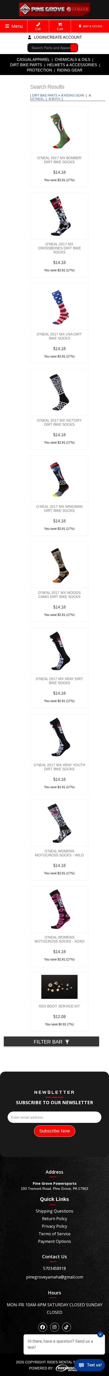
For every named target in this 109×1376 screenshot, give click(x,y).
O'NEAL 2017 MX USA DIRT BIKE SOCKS (59, 336)
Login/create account (57, 37)
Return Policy (54, 1218)
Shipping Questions (54, 1211)
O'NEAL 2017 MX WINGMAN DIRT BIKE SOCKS (59, 508)
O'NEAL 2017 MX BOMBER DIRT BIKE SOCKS (59, 160)
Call (38, 29)
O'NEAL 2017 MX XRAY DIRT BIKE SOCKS (59, 681)
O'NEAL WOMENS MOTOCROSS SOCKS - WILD (59, 853)
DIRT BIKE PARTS (26, 65)
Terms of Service (54, 1234)
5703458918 (54, 1268)
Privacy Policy (54, 1226)
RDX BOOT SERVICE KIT (59, 1006)
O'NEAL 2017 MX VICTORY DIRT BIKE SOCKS (59, 422)
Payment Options (54, 1241)
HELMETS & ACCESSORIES (72, 65)
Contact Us (54, 1256)
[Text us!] (89, 1366)
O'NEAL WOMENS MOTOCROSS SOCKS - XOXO (59, 939)
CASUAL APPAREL (33, 59)
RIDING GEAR (69, 70)
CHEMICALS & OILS (72, 59)
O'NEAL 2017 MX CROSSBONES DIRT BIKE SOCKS (59, 248)
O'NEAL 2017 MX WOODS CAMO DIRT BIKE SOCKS (59, 595)
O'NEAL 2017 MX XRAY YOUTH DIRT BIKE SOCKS (59, 767)
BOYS (56, 99)
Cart (60, 29)
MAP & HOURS (92, 26)
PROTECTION (39, 70)
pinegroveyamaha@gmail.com (54, 1277)
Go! (72, 48)
